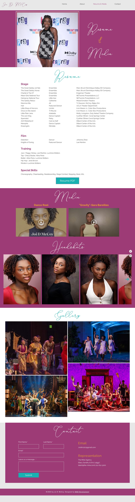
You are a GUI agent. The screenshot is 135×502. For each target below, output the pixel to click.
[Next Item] (127, 279)
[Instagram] (130, 255)
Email (20, 451)
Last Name (47, 442)
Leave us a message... (26, 459)
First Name (22, 442)
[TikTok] (130, 251)
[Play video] (41, 222)
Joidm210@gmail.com (87, 447)
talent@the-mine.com (86, 465)
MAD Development (82, 492)
